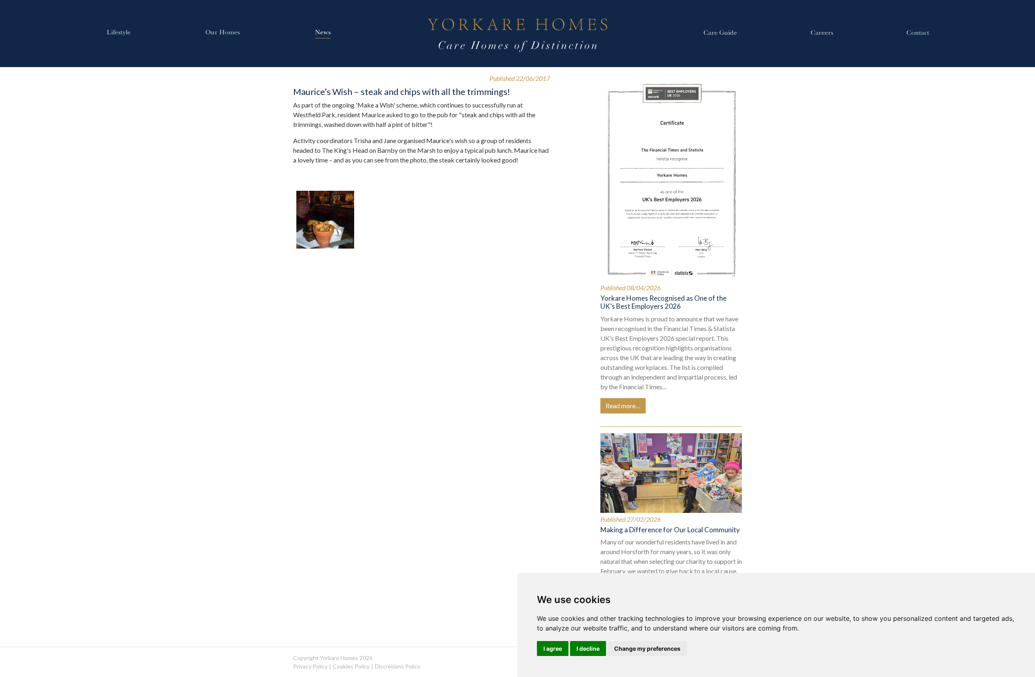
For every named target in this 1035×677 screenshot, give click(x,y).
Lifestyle (119, 33)
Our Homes (222, 33)
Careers (822, 33)
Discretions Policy (397, 666)
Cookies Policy (351, 666)
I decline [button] (588, 648)
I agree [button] (552, 648)
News (323, 33)
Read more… (623, 405)
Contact (917, 33)
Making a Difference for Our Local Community (670, 529)
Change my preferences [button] (647, 648)
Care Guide (720, 33)
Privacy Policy (310, 666)
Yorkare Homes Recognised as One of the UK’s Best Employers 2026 (663, 302)
